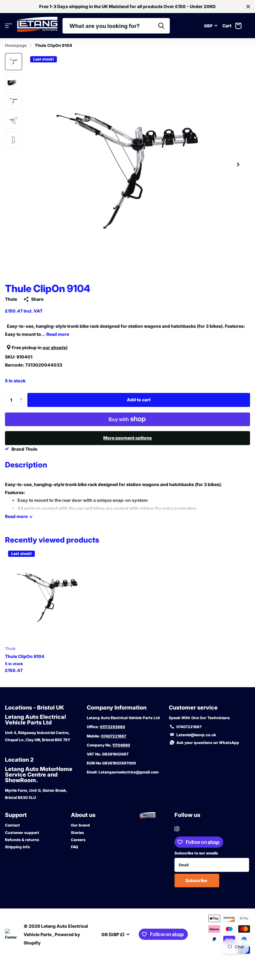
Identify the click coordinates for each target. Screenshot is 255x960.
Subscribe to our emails (196, 853)
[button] (238, 164)
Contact (12, 825)
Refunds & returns (22, 839)
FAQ (74, 847)
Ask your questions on (207, 742)
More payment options (127, 437)
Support (16, 815)
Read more (57, 334)
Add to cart (139, 399)
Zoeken (161, 26)
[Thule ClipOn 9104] (52, 595)
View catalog (8, 26)
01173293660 (112, 726)
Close (248, 6)
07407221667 (113, 736)
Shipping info (17, 847)
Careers (78, 839)
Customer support (22, 832)
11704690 (121, 745)
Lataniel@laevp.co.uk (196, 734)
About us (83, 815)
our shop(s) (55, 347)
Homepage (16, 45)
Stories (77, 832)
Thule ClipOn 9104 (24, 656)
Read (16, 516)
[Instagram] (176, 829)
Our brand (80, 825)
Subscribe (196, 880)
